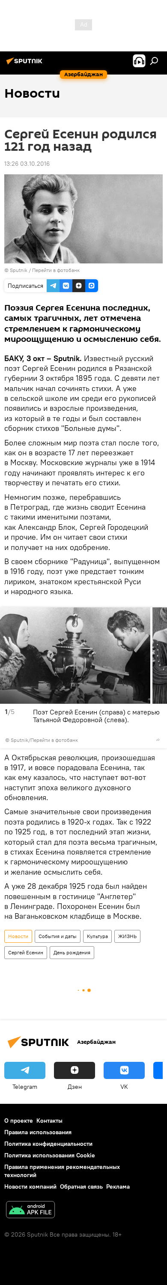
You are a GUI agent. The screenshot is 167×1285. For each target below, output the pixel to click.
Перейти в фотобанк (56, 270)
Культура (97, 936)
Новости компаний (30, 1186)
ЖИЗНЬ (127, 936)
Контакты (49, 1120)
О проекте (18, 1120)
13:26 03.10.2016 (27, 163)
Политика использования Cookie (49, 1155)
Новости (18, 936)
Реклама (118, 1186)
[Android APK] (30, 1210)
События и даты (58, 936)
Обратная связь (81, 1186)
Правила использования (38, 1132)
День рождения (72, 952)
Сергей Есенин (25, 952)
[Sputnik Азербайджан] (25, 64)
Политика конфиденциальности (48, 1144)
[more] (158, 739)
